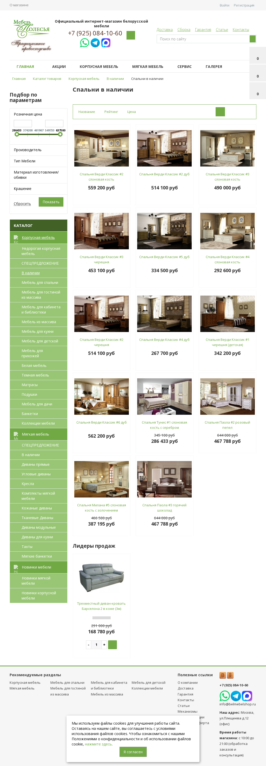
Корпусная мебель (99, 66)
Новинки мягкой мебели (36, 581)
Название (86, 111)
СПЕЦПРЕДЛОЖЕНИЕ (40, 263)
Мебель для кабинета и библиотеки (41, 309)
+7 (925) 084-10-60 (95, 33)
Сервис (184, 66)
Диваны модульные (39, 527)
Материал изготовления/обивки (36, 175)
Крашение (22, 188)
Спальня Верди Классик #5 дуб (164, 256)
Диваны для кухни (37, 536)
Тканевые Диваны (37, 517)
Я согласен (133, 751)
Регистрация (244, 5)
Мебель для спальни (40, 282)
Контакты (241, 29)
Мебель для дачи (37, 403)
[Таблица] (246, 111)
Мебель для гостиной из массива (41, 295)
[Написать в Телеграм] (95, 42)
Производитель (28, 149)
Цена (131, 111)
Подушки (29, 394)
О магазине (19, 5)
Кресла (28, 483)
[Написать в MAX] (105, 42)
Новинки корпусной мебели (39, 595)
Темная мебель (35, 375)
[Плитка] (220, 111)
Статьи (222, 29)
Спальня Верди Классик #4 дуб (164, 339)
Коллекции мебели (38, 423)
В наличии (31, 272)
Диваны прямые (36, 464)
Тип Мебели (24, 160)
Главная (25, 66)
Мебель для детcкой (40, 341)
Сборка (183, 29)
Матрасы (30, 384)
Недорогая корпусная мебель (41, 251)
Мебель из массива (39, 321)
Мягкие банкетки (37, 556)
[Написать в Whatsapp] (84, 42)
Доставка (165, 29)
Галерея (214, 66)
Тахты (27, 546)
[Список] (233, 111)
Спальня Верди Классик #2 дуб (164, 174)
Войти (224, 5)
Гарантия (203, 29)
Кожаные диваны (37, 508)
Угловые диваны (36, 473)
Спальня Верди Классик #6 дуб (101, 422)
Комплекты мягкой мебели (38, 496)
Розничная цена (28, 114)
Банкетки (30, 413)
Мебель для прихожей (32, 353)
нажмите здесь (98, 744)
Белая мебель (34, 365)
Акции (59, 66)
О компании (188, 682)
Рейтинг (111, 111)
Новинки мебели (36, 567)
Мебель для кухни (38, 331)
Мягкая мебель (147, 66)
